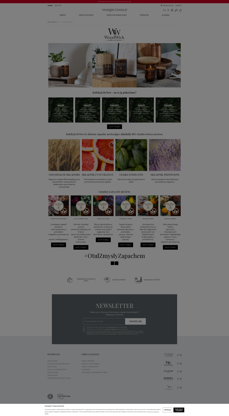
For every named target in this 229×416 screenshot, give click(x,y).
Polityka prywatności (56, 369)
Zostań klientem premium (58, 364)
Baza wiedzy (52, 375)
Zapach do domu (86, 15)
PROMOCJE (144, 15)
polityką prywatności (110, 329)
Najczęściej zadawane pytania (94, 372)
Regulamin (52, 367)
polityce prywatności (153, 411)
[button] (114, 126)
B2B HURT (58, 5)
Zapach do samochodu (117, 15)
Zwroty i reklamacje (90, 364)
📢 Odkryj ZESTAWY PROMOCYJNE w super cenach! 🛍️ (114, 1)
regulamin (112, 327)
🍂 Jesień (165, 15)
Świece (63, 15)
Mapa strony (52, 372)
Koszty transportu (90, 367)
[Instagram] (116, 263)
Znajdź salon (168, 5)
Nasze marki (52, 361)
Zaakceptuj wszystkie (179, 410)
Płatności (86, 369)
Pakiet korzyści (88, 361)
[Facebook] (112, 263)
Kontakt (178, 5)
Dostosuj (167, 410)
